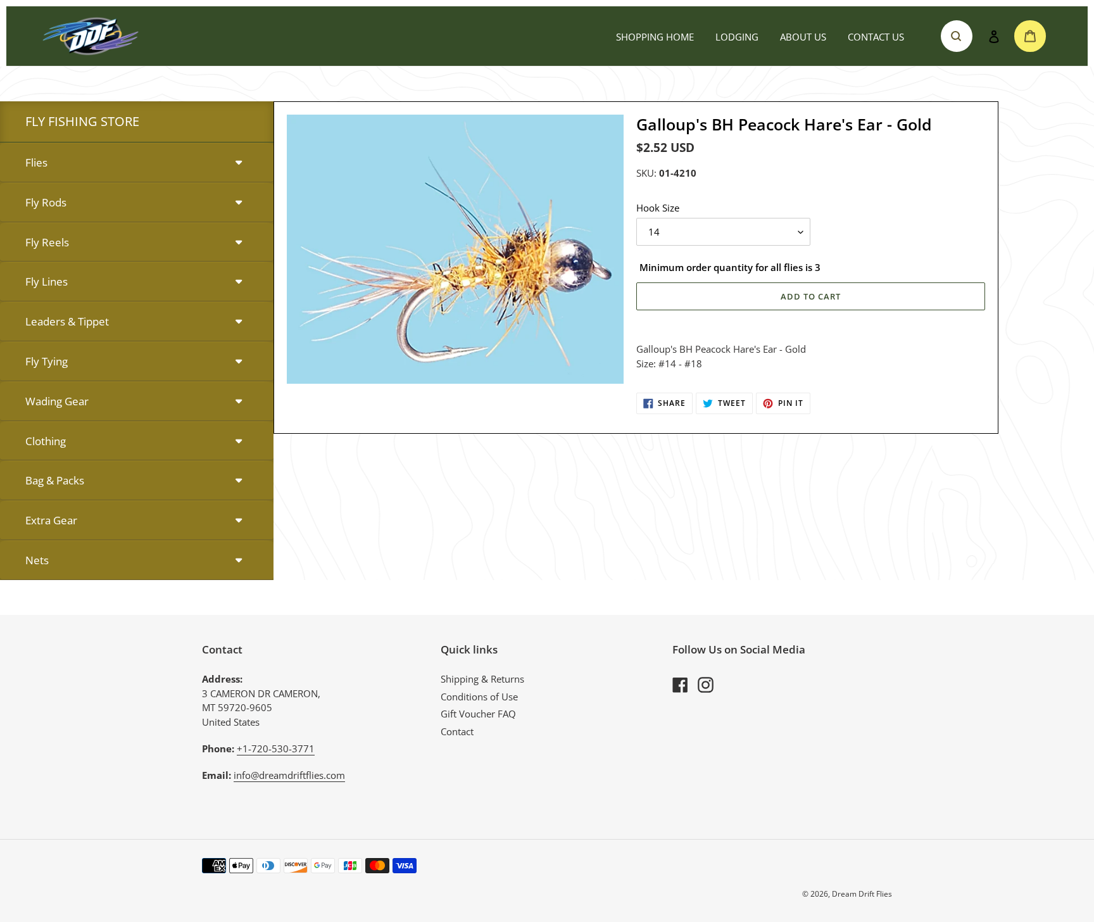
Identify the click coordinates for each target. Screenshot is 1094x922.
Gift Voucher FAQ (478, 713)
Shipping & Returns (482, 679)
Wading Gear (57, 401)
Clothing (45, 441)
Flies (36, 162)
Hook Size (657, 207)
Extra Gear (51, 520)
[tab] (137, 163)
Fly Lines (46, 281)
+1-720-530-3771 (276, 748)
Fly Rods (45, 202)
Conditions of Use (479, 696)
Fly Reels (47, 242)
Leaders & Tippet (67, 321)
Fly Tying (46, 361)
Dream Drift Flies (862, 893)
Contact (457, 731)
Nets (37, 560)
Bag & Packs (54, 480)
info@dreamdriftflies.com (289, 775)
